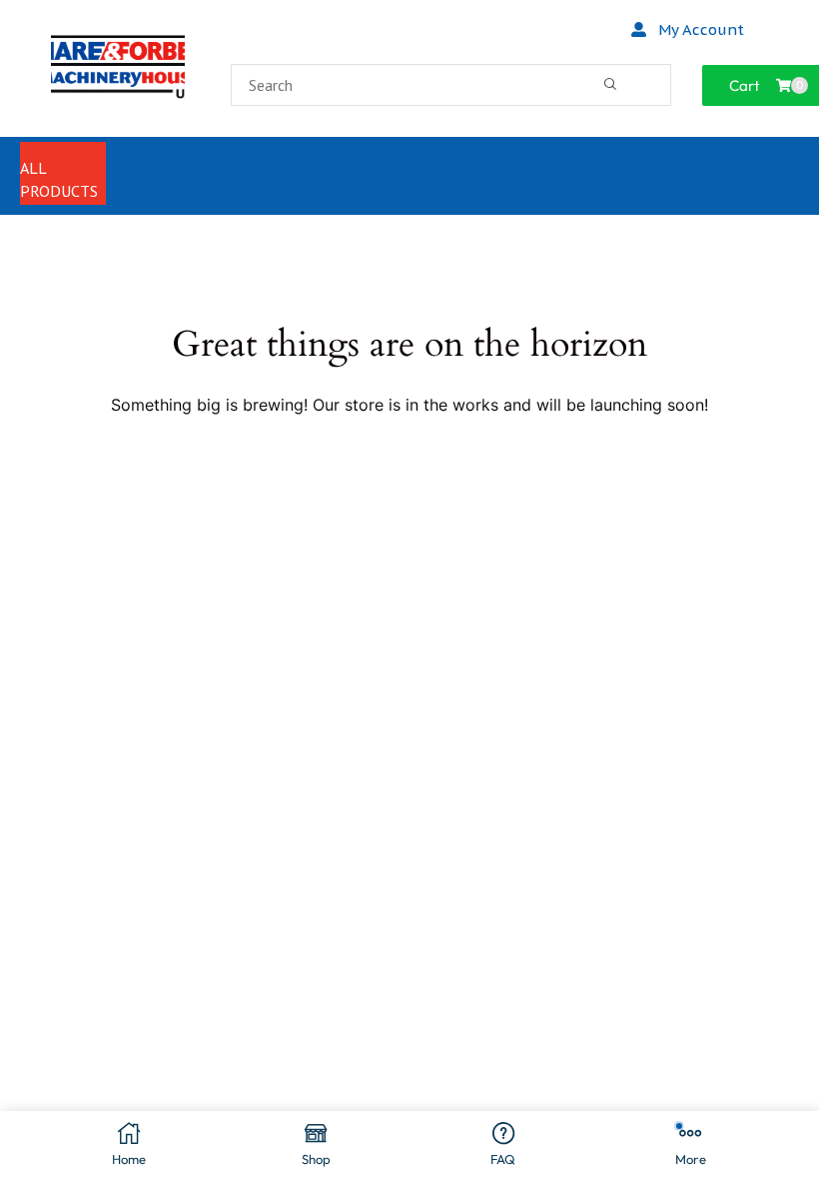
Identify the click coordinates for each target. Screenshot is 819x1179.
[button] (687, 29)
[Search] (610, 85)
